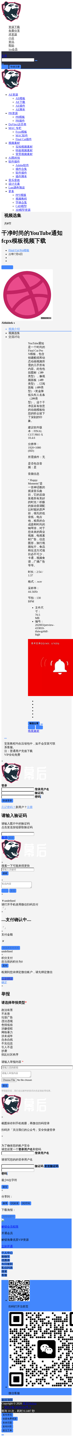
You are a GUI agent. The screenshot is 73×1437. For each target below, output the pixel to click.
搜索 (5, 873)
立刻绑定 (7, 978)
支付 (5, 965)
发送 (11, 837)
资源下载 (14, 26)
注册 (30, 807)
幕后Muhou (29, 1403)
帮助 (11, 45)
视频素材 (14, 142)
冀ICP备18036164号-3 (17, 1407)
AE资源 (13, 94)
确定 (4, 982)
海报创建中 (8, 1216)
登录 (5, 66)
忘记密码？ (8, 807)
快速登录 (7, 800)
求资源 (13, 34)
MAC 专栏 (15, 128)
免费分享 (14, 30)
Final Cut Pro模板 (19, 250)
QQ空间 (26, 1203)
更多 (11, 191)
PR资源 (13, 113)
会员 (13, 49)
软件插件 (14, 161)
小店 (11, 38)
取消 (4, 837)
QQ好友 (14, 1203)
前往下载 (7, 267)
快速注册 (15, 66)
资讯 (11, 41)
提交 (5, 1085)
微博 (5, 1203)
